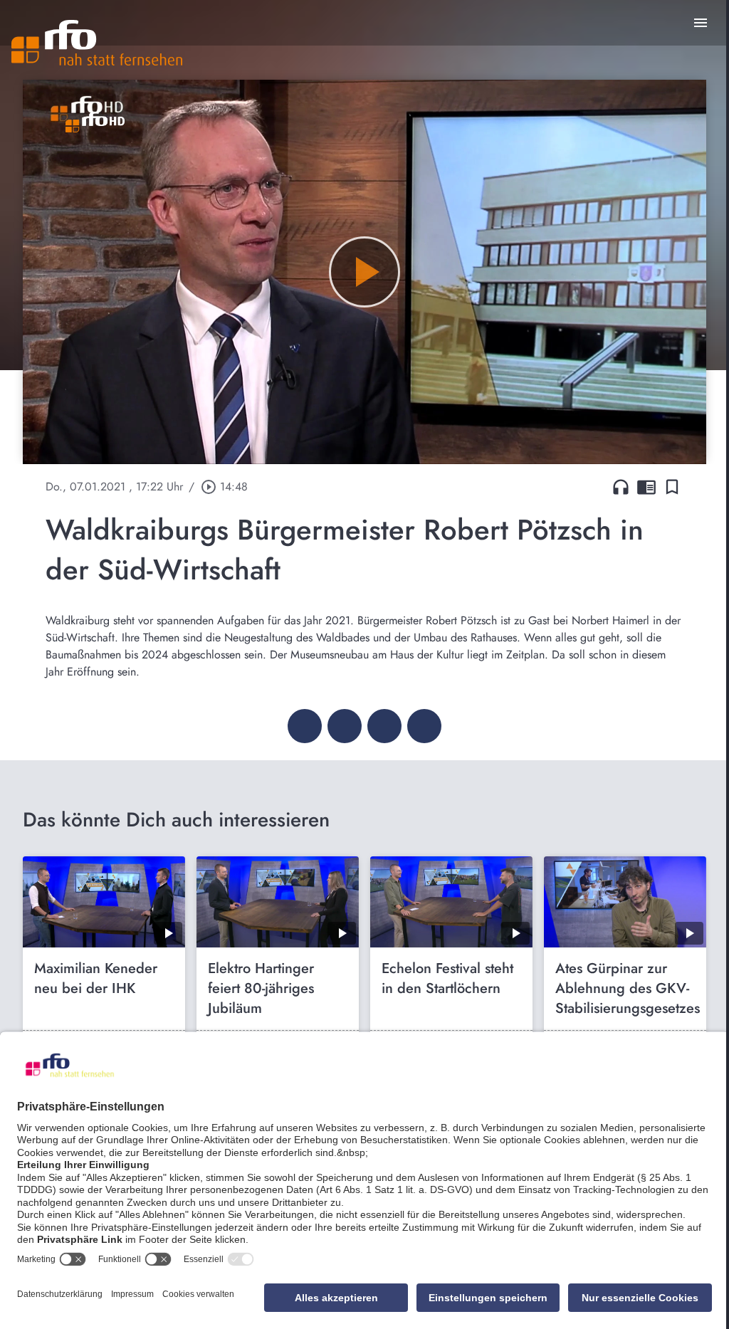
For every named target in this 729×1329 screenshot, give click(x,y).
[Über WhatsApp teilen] (384, 726)
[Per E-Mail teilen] (424, 726)
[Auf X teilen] (344, 726)
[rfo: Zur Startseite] (96, 42)
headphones (621, 487)
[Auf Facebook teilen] (305, 726)
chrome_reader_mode (646, 487)
